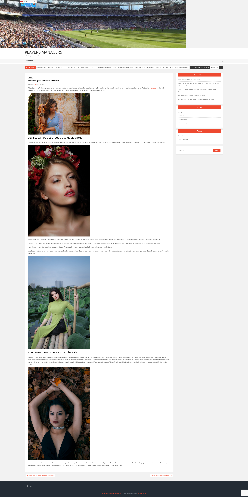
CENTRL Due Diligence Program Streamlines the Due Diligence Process (197, 91)
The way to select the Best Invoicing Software (68, 67)
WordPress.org (182, 123)
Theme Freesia (141, 493)
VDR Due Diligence (135, 67)
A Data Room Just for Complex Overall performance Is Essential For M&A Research (198, 84)
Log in (180, 112)
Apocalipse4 (31, 84)
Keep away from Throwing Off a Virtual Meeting (159, 67)
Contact (29, 61)
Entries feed (181, 116)
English (25, 1)
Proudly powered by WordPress (111, 493)
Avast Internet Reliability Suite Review (189, 79)
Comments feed (183, 119)
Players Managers (43, 52)
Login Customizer (183, 139)
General (30, 77)
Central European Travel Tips (160, 475)
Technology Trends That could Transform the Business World (106, 67)
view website (154, 88)
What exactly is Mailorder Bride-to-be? (41, 475)
